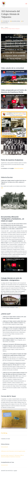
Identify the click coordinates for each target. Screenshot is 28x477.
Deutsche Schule (4, 22)
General (18, 21)
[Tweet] (3, 433)
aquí (20, 307)
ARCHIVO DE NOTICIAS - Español (9, 470)
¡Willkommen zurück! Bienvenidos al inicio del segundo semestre (13, 451)
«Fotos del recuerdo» (18, 168)
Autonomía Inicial (4, 465)
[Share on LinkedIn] (6, 433)
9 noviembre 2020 (6, 21)
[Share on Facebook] (1, 433)
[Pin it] (4, 433)
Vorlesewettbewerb (4, 446)
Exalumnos (14, 21)
